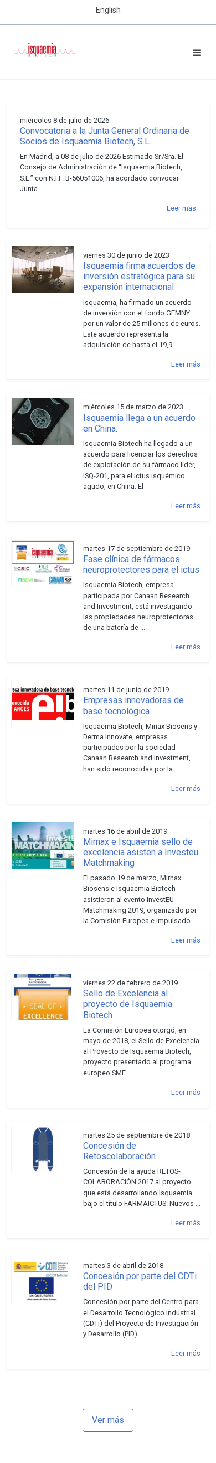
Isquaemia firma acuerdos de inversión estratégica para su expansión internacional (139, 276)
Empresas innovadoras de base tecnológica (133, 705)
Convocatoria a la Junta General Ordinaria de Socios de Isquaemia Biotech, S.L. (104, 136)
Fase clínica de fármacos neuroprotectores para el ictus (141, 564)
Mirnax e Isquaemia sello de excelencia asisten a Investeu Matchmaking (140, 852)
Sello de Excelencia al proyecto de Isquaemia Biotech (127, 1004)
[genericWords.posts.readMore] (43, 268)
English (108, 10)
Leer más (181, 208)
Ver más (108, 1420)
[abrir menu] (197, 52)
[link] (44, 52)
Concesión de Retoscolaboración (119, 1150)
